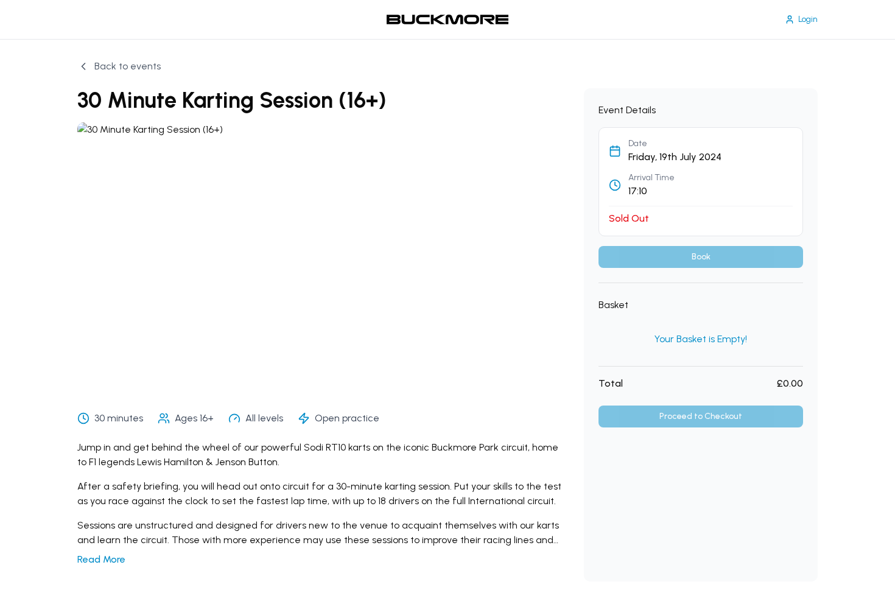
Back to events (127, 66)
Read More (101, 559)
